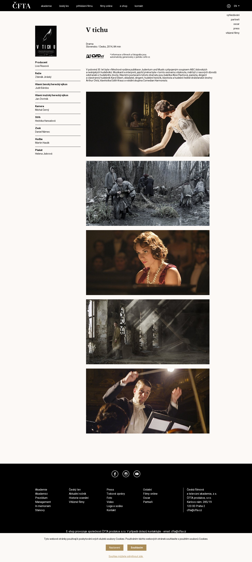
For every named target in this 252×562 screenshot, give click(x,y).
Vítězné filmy (77, 502)
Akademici (41, 493)
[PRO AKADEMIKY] (228, 6)
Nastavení (114, 547)
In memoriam (43, 506)
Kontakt (111, 510)
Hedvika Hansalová (45, 120)
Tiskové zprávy (116, 493)
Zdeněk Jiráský (43, 77)
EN (235, 6)
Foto (109, 497)
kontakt (139, 6)
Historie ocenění (78, 497)
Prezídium (41, 497)
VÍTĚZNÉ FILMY (232, 33)
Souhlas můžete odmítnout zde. (126, 556)
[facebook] (115, 474)
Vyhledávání (233, 15)
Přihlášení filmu (84, 6)
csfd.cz (146, 57)
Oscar (146, 497)
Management (43, 502)
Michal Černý (42, 109)
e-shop (123, 6)
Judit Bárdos (42, 88)
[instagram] (126, 474)
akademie (46, 6)
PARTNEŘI (235, 19)
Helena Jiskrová (43, 153)
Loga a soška (115, 506)
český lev (64, 6)
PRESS (236, 28)
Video (110, 502)
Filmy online (150, 493)
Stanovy (40, 510)
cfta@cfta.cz (194, 510)
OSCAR (236, 24)
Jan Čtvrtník (41, 98)
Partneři (148, 502)
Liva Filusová (42, 66)
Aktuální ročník (77, 493)
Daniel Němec (42, 131)
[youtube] (137, 474)
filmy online (106, 6)
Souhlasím (137, 547)
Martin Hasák (42, 142)
